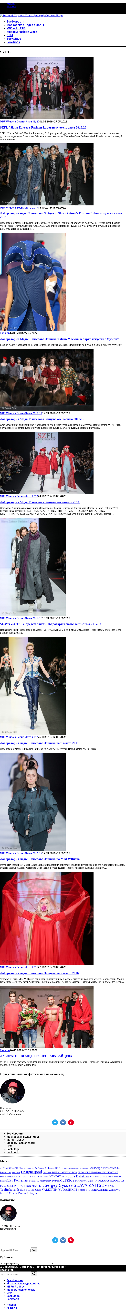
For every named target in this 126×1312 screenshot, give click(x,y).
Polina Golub (7, 1186)
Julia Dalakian (78, 1176)
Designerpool (31, 1172)
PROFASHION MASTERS (29, 1185)
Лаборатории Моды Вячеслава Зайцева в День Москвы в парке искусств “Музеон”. (60, 339)
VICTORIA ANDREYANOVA (103, 1189)
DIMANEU (47, 1173)
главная (11, 4)
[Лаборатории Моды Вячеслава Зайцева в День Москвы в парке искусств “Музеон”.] (33, 330)
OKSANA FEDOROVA (111, 1180)
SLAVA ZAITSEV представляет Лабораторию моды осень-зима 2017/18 (51, 624)
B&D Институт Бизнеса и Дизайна (74, 1168)
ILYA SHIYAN (41, 1176)
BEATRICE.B (108, 1168)
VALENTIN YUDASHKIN (59, 1189)
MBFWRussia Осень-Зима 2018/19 (21, 413)
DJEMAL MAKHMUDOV (64, 1172)
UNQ (38, 1189)
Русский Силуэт (27, 1193)
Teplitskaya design (12, 1189)
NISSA (94, 1181)
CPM (9, 1146)
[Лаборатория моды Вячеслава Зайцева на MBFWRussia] (33, 850)
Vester (81, 1189)
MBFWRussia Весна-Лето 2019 (19, 207)
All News (11, 6)
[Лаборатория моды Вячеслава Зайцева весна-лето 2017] (33, 734)
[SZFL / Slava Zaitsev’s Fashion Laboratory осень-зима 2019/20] (47, 118)
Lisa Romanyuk (17, 1180)
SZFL (111, 1186)
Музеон (13, 1193)
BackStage (13, 1149)
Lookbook (13, 1152)
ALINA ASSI (29, 1168)
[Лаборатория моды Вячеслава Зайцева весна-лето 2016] (47, 964)
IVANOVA (55, 1176)
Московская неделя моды (23, 1136)
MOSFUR (86, 1181)
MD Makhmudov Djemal (47, 1181)
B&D (57, 1168)
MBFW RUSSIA (15, 1139)
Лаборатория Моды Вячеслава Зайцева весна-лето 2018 (40, 502)
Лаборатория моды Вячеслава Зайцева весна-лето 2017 (39, 743)
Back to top (7, 1270)
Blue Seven (16, 1173)
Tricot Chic (30, 1190)
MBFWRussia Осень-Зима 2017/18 (21, 618)
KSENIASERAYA (115, 1177)
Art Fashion (39, 1168)
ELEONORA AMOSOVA (90, 1172)
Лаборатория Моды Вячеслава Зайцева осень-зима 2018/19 (42, 419)
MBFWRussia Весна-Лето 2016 (19, 967)
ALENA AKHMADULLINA (12, 1168)
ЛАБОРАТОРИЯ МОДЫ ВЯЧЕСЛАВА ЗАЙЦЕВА (36, 1056)
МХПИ (4, 1193)
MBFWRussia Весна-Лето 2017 (19, 737)
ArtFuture (50, 1168)
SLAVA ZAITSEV (90, 1185)
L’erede (32, 1181)
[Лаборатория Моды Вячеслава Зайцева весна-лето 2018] (47, 493)
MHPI (78, 1180)
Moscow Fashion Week (21, 1142)
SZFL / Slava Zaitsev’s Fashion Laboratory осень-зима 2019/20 (43, 127)
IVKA (64, 1177)
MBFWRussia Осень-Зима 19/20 (19, 121)
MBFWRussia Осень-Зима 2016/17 (21, 853)
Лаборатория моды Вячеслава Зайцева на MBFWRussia (40, 859)
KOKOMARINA (98, 1176)
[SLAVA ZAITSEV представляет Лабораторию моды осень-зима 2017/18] (33, 615)
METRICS (66, 1180)
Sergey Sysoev (59, 1185)
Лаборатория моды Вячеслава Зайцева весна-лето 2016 (39, 973)
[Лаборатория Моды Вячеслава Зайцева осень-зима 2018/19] (47, 410)
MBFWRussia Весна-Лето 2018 (19, 496)
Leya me (3, 1181)
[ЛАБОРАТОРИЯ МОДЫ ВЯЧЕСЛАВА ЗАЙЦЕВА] (47, 1047)
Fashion (5, 333)
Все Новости (15, 1133)
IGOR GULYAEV (23, 1176)
